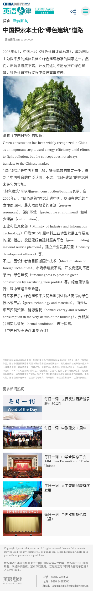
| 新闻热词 (19, 21)
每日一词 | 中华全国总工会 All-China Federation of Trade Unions (66, 461)
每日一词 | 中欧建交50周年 (65, 428)
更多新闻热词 (13, 389)
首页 (7, 21)
